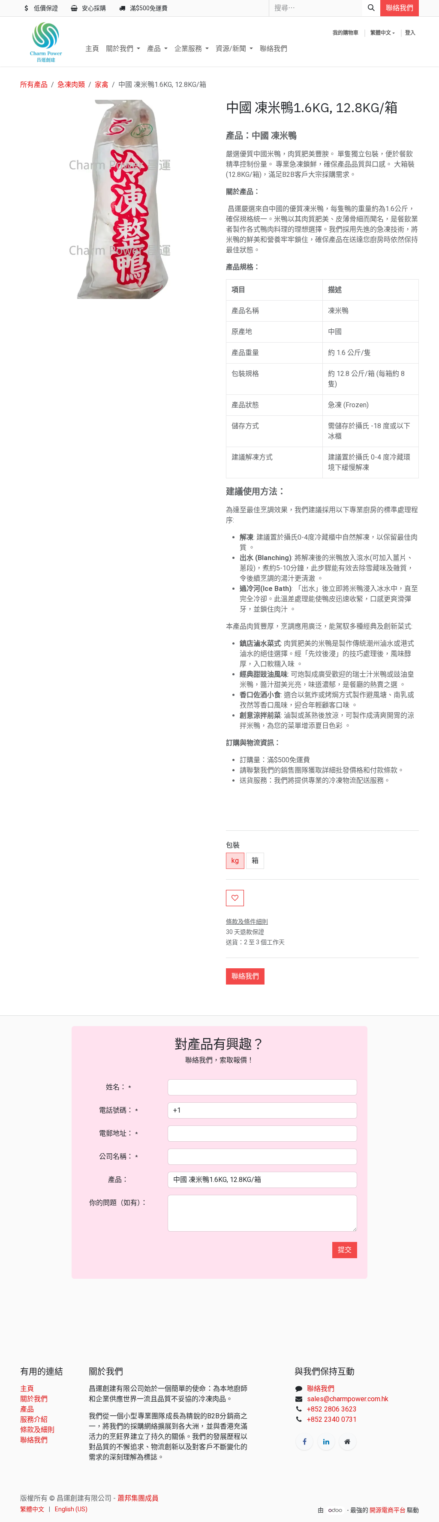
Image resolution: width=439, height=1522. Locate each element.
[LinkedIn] (326, 1441)
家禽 (101, 85)
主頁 (27, 1389)
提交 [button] (345, 1250)
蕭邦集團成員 (138, 1498)
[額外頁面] (347, 1441)
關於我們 (34, 1399)
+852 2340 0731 (332, 1419)
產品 (27, 1409)
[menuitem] (92, 48)
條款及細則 (37, 1430)
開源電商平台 (388, 1510)
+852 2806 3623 (332, 1409)
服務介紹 (34, 1419)
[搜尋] (371, 8)
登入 (410, 33)
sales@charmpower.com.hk (347, 1399)
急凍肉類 (71, 85)
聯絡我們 (399, 8)
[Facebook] (304, 1441)
